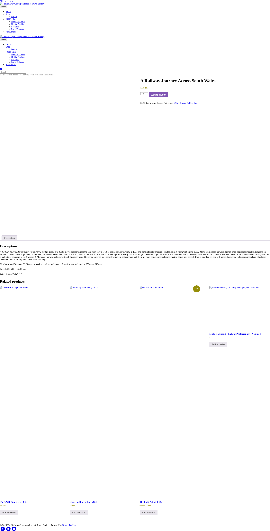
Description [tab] (9, 238)
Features (15, 26)
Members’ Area (18, 21)
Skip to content (6, 1)
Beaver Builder (69, 525)
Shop (8, 14)
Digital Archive (18, 24)
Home (8, 11)
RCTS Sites (11, 19)
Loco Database (18, 29)
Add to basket (158, 95)
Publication (192, 103)
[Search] (1, 69)
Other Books (12, 75)
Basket (14, 16)
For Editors (11, 32)
